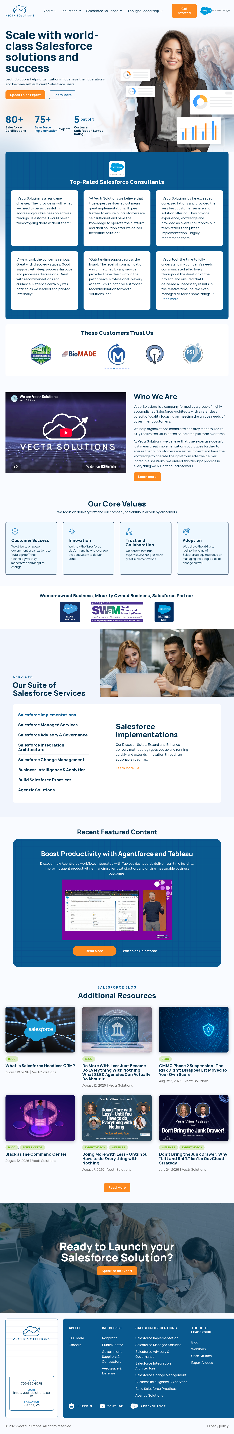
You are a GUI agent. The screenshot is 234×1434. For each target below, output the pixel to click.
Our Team (76, 1338)
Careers (75, 1345)
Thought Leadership (143, 11)
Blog (12, 1059)
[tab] (53, 715)
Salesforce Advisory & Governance (152, 1354)
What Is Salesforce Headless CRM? (40, 1065)
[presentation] (105, 368)
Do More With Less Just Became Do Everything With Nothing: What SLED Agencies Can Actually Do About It (116, 1072)
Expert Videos (32, 1147)
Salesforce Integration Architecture (153, 1365)
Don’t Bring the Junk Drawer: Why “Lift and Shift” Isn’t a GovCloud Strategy (193, 1158)
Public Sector (112, 1345)
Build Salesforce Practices (156, 1388)
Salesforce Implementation (46, 129)
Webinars (118, 1147)
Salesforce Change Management (160, 1375)
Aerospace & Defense (112, 1370)
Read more (169, 299)
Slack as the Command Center (36, 1154)
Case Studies (201, 1356)
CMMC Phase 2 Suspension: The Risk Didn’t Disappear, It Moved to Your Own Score (193, 1070)
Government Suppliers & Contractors (112, 1356)
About (48, 11)
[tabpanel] (117, 354)
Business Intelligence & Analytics (161, 1382)
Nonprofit (109, 1338)
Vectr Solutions (29, 1426)
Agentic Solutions (149, 1395)
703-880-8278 (31, 1383)
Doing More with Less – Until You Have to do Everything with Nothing (115, 1158)
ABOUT (74, 1328)
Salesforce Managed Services (158, 1345)
